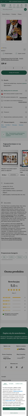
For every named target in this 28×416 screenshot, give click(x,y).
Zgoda (5, 383)
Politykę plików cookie (10, 400)
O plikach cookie (19, 383)
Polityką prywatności (18, 391)
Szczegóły (11, 383)
